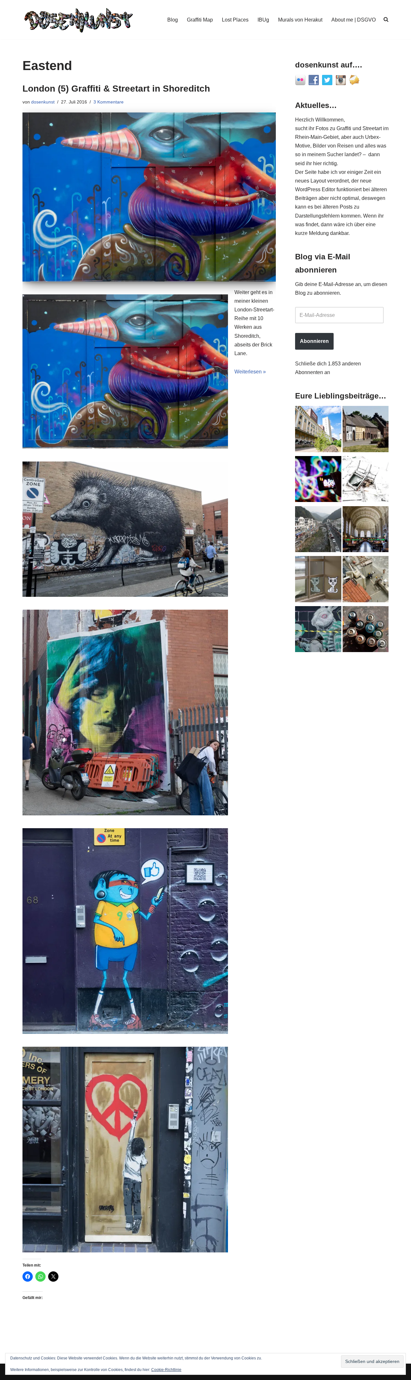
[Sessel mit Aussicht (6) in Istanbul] (366, 580)
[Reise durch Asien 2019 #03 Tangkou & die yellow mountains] (318, 530)
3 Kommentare (108, 101)
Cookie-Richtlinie (166, 1369)
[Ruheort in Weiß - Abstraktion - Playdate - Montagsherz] (366, 480)
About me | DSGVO (353, 19)
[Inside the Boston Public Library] (366, 530)
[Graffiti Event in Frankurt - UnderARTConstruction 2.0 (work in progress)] (318, 630)
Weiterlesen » (250, 371)
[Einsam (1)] (318, 580)
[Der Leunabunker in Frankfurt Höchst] (366, 630)
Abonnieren (314, 341)
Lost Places (235, 19)
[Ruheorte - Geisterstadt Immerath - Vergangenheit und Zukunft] (366, 430)
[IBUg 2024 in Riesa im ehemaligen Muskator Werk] (318, 430)
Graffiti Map (200, 19)
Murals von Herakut (300, 19)
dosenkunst (43, 101)
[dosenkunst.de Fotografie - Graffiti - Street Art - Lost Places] (78, 19)
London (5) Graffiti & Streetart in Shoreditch (116, 89)
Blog (172, 19)
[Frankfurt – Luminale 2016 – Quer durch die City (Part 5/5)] (318, 480)
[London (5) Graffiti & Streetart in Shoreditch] (149, 197)
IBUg (263, 19)
